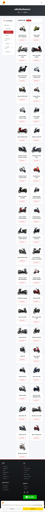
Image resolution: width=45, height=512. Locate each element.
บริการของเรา (5, 488)
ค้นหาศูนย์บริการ (6, 490)
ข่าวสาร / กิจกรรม (27, 468)
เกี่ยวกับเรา (26, 486)
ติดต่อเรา (25, 488)
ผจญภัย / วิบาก (5, 476)
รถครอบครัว (5, 466)
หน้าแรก (20, 12)
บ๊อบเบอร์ (4, 474)
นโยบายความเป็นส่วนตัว (38, 505)
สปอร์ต (4, 470)
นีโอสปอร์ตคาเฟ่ (5, 472)
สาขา (25, 466)
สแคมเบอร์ (5, 478)
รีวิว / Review (26, 474)
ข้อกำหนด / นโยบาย (27, 476)
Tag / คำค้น (26, 470)
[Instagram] (27, 492)
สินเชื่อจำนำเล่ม (5, 486)
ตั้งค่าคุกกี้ (12, 508)
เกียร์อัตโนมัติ (5, 468)
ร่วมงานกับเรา (26, 478)
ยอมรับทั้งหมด (33, 508)
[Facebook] (24, 492)
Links (25, 472)
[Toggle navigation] (41, 3)
